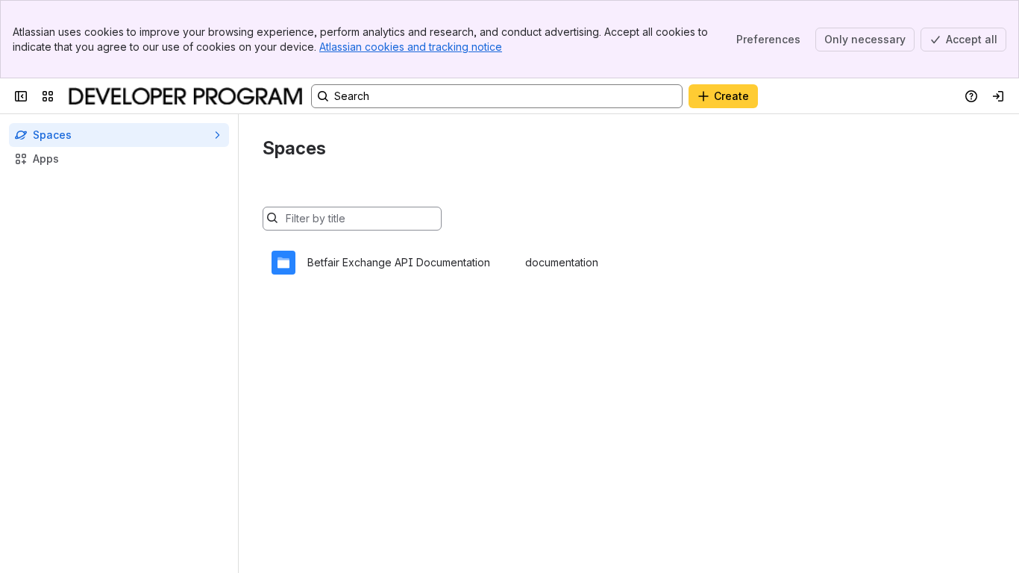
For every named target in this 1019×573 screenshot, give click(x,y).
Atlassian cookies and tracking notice (410, 46)
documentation (561, 262)
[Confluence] (185, 96)
